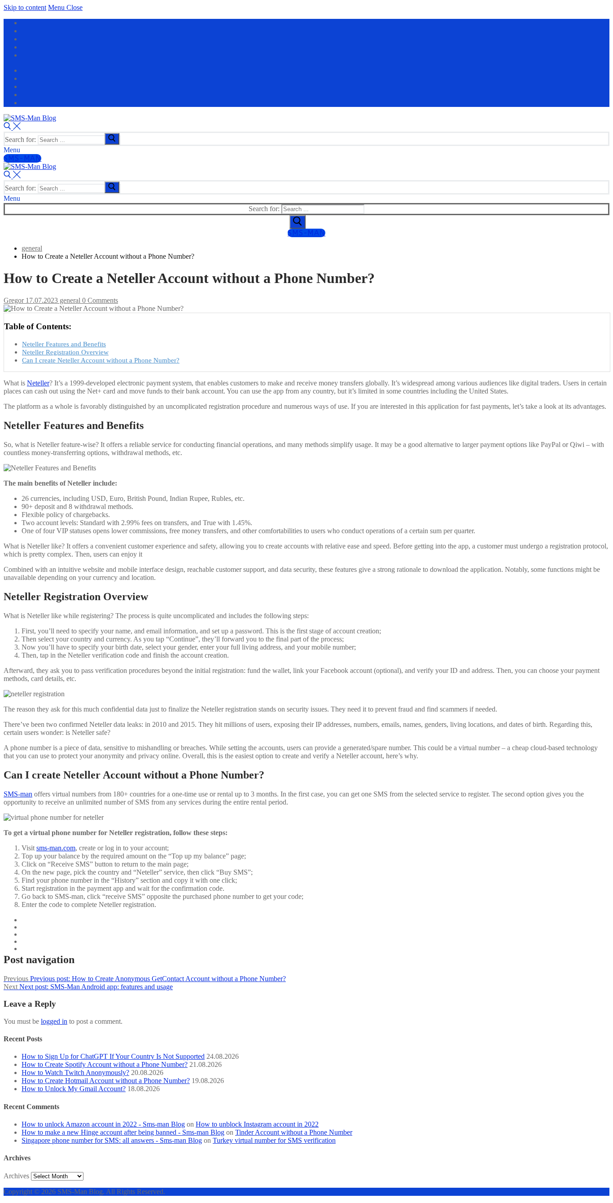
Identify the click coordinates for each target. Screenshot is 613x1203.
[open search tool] (12, 127)
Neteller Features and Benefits (64, 344)
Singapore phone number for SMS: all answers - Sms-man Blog (112, 1140)
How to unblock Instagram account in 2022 (257, 1124)
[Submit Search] (297, 222)
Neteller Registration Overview (65, 352)
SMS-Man (22, 158)
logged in (54, 1021)
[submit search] (112, 139)
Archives (16, 1176)
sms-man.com (55, 848)
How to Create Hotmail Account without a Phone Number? (106, 1080)
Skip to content (25, 7)
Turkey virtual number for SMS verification (274, 1140)
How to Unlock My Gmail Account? (74, 1088)
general (69, 300)
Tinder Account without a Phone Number (293, 1132)
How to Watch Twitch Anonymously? (75, 1072)
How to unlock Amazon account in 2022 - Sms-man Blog (103, 1124)
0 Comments (99, 300)
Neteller (38, 383)
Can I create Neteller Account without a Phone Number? (101, 360)
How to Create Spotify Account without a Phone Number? (105, 1064)
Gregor (14, 300)
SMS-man (18, 794)
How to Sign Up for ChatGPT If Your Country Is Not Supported (113, 1056)
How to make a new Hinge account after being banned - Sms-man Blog (123, 1132)
